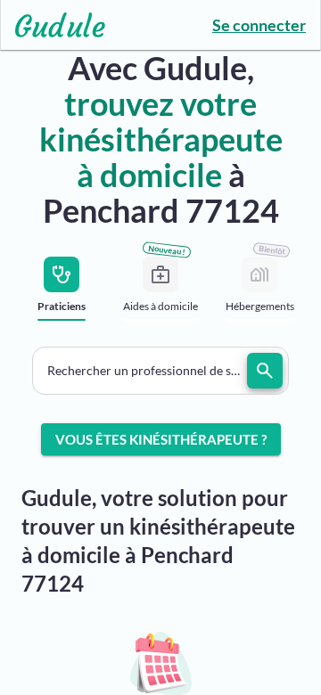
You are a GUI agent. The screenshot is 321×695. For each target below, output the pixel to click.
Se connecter (259, 25)
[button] (160, 371)
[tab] (62, 294)
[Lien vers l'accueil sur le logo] (53, 24)
